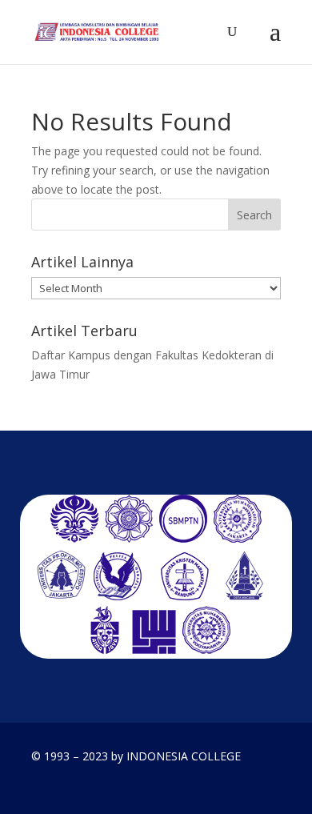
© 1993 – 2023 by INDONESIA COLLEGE (136, 756)
